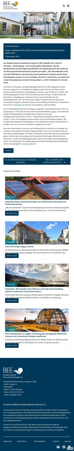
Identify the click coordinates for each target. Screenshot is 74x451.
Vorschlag (25, 144)
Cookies (70, 448)
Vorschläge (17, 105)
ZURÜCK (8, 150)
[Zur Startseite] (10, 5)
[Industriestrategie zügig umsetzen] (37, 232)
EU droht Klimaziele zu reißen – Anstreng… (21, 161)
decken (54, 111)
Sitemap (68, 441)
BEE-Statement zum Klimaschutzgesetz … (53, 161)
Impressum (7, 441)
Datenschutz (21, 441)
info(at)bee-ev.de (15, 395)
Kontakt (56, 441)
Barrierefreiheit (39, 441)
